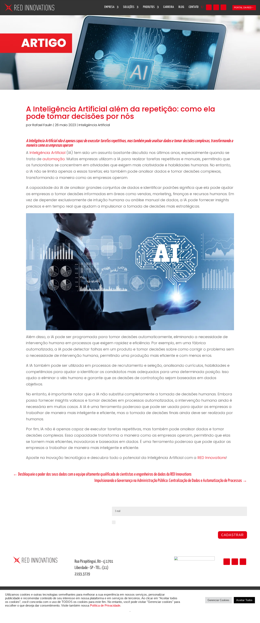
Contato (194, 7)
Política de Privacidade (105, 605)
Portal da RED (242, 7)
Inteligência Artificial (94, 125)
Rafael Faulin (42, 125)
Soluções (128, 7)
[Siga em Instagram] (216, 7)
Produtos (149, 7)
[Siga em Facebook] (223, 7)
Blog (181, 7)
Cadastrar (232, 535)
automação (53, 158)
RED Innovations (211, 457)
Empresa (109, 7)
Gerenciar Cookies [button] (218, 600)
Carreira (168, 7)
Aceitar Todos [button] (244, 600)
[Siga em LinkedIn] (209, 7)
